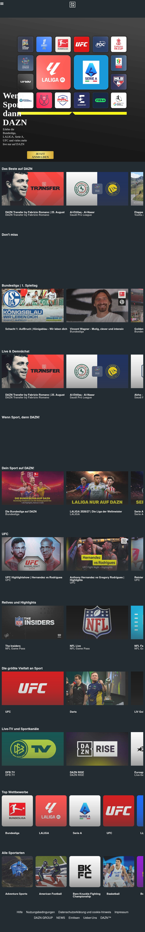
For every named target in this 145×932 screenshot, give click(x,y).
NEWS (60, 918)
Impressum (121, 912)
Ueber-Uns (90, 918)
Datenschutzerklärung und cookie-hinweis (84, 912)
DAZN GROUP (43, 918)
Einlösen (74, 918)
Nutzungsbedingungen (40, 912)
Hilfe (20, 912)
